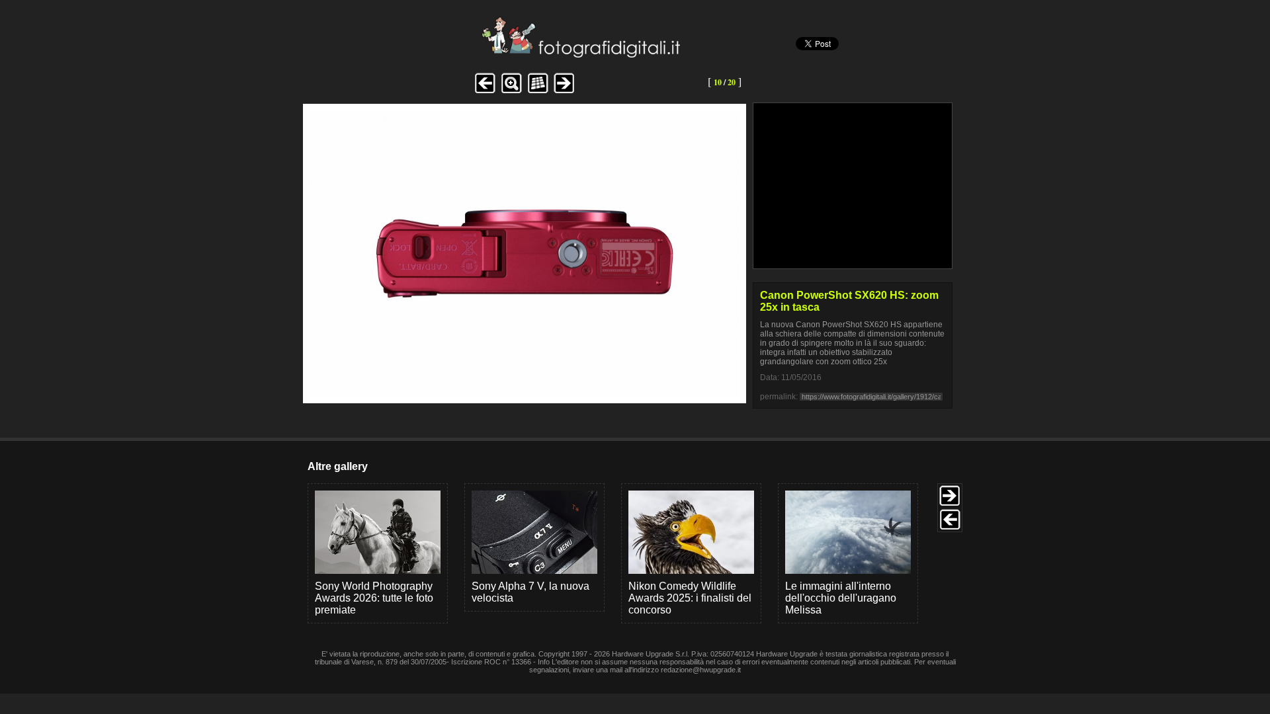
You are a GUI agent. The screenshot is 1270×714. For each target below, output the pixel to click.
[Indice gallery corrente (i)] (538, 91)
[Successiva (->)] (564, 91)
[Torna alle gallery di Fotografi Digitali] (491, 54)
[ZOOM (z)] (511, 91)
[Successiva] (525, 393)
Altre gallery (338, 466)
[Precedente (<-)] (485, 91)
